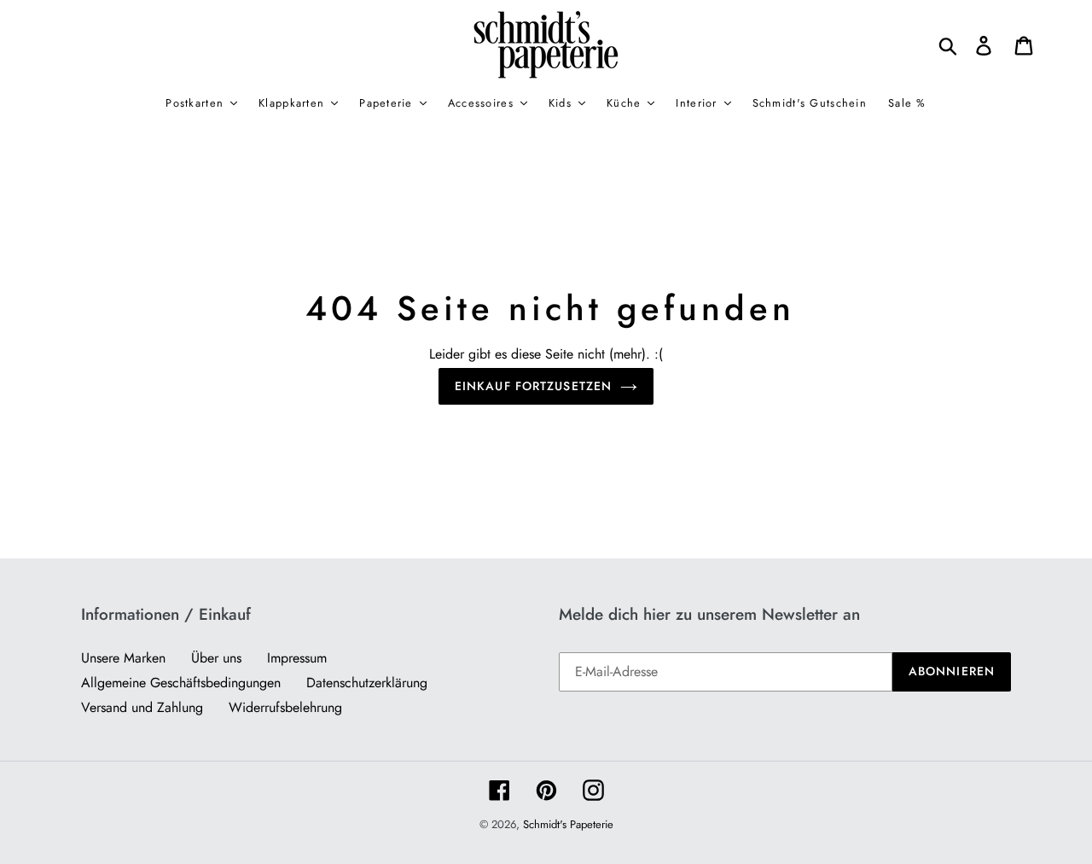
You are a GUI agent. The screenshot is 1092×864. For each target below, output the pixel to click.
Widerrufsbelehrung (285, 707)
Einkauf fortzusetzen (533, 385)
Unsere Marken (123, 658)
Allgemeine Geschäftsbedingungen (181, 682)
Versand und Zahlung (142, 707)
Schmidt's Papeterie (568, 824)
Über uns (216, 658)
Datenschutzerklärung (366, 682)
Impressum (297, 658)
